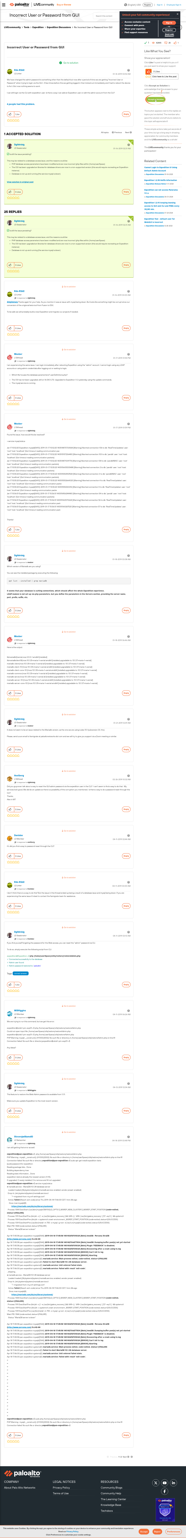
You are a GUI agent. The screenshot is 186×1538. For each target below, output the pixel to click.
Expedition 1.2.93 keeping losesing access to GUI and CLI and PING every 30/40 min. (161, 206)
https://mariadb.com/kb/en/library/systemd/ (32, 1206)
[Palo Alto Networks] (28, 1473)
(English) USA (134, 5)
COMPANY (11, 1482)
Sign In (160, 5)
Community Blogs (111, 1487)
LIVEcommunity (12, 27)
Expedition (38, 27)
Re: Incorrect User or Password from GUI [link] (93, 27)
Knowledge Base (111, 1504)
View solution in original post (20, 182)
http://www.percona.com (19, 1239)
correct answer (20, 973)
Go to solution (70, 62)
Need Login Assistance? (169, 35)
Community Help (111, 1493)
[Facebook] (164, 1491)
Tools (26, 27)
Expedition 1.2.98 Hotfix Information (160, 180)
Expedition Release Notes (156, 184)
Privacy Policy (72, 1531)
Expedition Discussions (59, 27)
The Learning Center (113, 1499)
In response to (25, 298)
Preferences (173, 1531)
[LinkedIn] (173, 1482)
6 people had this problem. (21, 104)
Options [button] (128, 70)
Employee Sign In (174, 5)
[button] (144, 1531)
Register (147, 5)
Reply (126, 114)
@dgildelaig (12, 302)
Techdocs (107, 1510)
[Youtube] (164, 1482)
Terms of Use (61, 1493)
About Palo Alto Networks (19, 1487)
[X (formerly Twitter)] (155, 1482)
